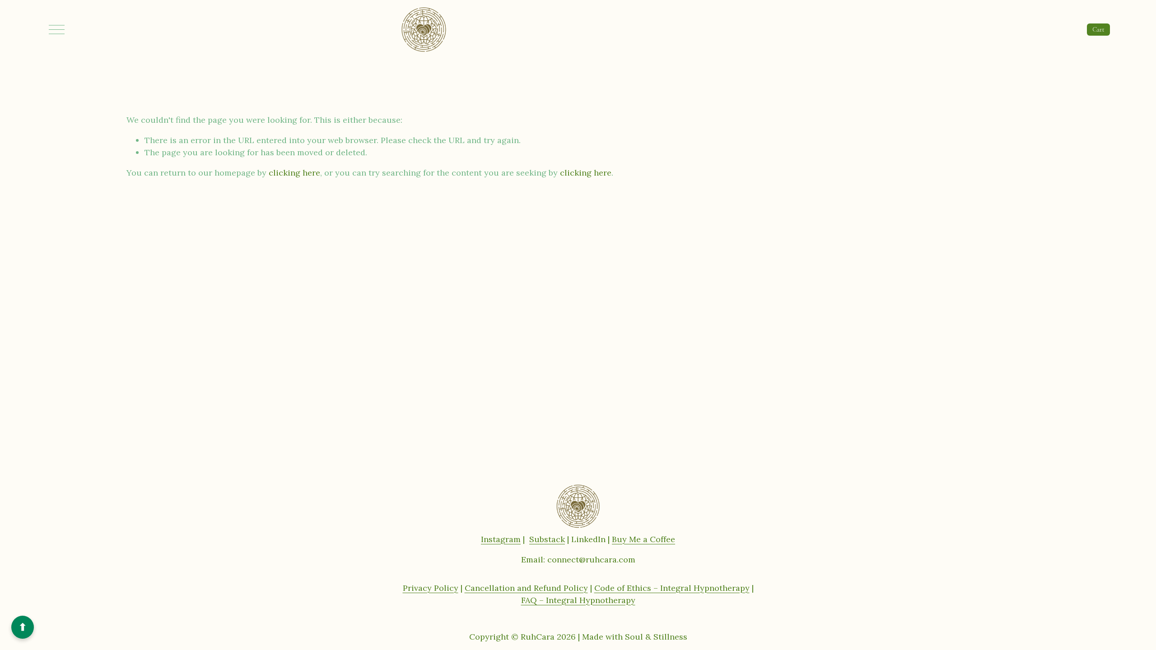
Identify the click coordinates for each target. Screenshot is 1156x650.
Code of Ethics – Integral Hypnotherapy (672, 588)
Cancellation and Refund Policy (526, 588)
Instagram (501, 539)
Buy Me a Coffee (643, 539)
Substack (547, 539)
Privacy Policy (430, 588)
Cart (1098, 29)
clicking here (294, 172)
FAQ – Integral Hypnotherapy (578, 600)
